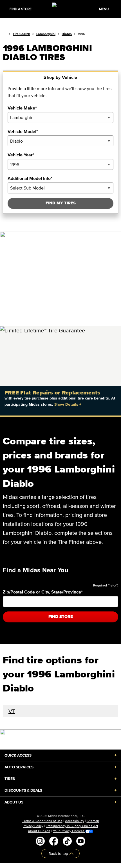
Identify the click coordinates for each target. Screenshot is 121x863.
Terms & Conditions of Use (42, 821)
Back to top (58, 853)
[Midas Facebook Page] (53, 841)
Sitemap (93, 821)
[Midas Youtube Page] (80, 841)
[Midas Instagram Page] (40, 841)
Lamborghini (45, 34)
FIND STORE (60, 617)
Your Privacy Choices (69, 831)
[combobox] (60, 117)
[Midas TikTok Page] (67, 841)
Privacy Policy (33, 826)
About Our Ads (39, 831)
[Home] (4, 34)
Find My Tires (61, 203)
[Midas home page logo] (60, 8)
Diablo (67, 34)
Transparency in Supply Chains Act (72, 826)
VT (11, 711)
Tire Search (21, 34)
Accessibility (74, 821)
